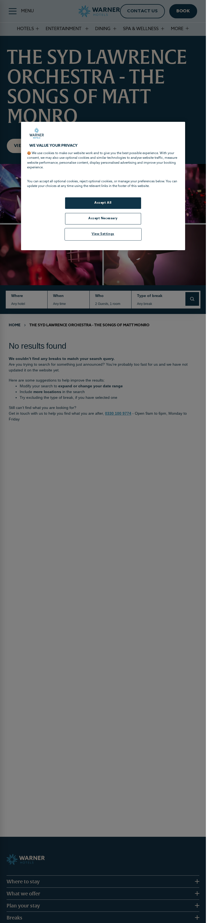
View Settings (103, 234)
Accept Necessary (103, 218)
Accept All (103, 202)
